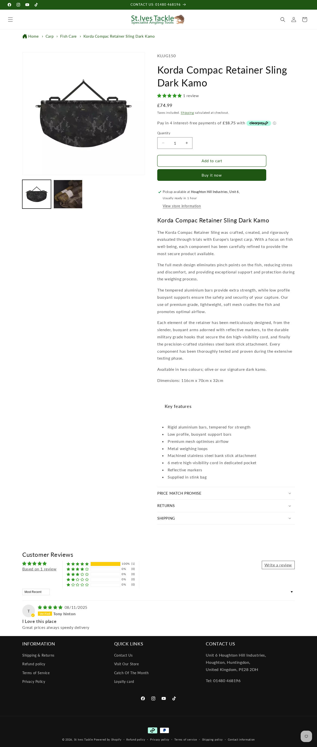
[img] (51, 607)
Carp (49, 36)
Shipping (187, 112)
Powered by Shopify (108, 739)
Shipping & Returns (38, 655)
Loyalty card (124, 681)
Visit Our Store (126, 664)
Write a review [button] (278, 564)
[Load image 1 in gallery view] (36, 194)
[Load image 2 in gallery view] (67, 194)
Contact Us (123, 655)
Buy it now (212, 175)
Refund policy (33, 664)
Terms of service (185, 739)
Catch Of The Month (131, 673)
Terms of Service (36, 673)
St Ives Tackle (83, 739)
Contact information (241, 739)
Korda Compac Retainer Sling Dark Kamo (119, 36)
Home (33, 36)
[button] (10, 19)
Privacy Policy (33, 681)
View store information (182, 206)
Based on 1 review (39, 568)
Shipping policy (212, 739)
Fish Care (68, 36)
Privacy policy (159, 739)
